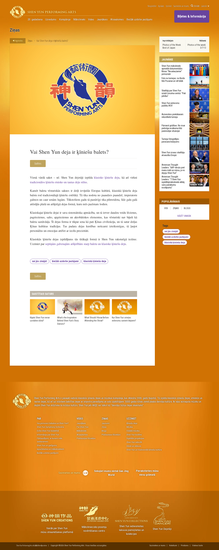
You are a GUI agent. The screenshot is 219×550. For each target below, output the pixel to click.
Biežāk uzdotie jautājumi (139, 19)
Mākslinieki (79, 19)
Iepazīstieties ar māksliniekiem (50, 449)
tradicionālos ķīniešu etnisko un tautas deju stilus (58, 182)
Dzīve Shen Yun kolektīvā (48, 430)
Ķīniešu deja (131, 423)
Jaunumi (106, 423)
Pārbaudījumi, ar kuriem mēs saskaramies (49, 440)
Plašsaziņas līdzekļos (86, 438)
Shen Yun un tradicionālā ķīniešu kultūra (144, 449)
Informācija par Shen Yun (48, 434)
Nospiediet (152, 6)
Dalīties (37, 163)
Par (39, 418)
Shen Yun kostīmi (134, 434)
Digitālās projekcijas (135, 438)
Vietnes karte (197, 545)
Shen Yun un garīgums (47, 445)
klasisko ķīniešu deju (106, 177)
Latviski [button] (204, 6)
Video (91, 19)
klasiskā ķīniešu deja (95, 261)
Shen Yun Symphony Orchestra (50, 427)
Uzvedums (50, 19)
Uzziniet (169, 6)
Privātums (185, 545)
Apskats (161, 6)
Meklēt (196, 6)
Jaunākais (102, 19)
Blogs (187, 208)
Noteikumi (173, 545)
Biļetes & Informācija (191, 16)
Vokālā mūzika (132, 430)
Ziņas (30, 40)
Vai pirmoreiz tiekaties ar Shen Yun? (53, 423)
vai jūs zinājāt (39, 261)
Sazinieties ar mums (181, 6)
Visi (166, 208)
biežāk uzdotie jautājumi (65, 261)
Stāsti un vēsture (133, 446)
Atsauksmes (117, 19)
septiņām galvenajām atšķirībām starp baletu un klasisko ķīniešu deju (85, 244)
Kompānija (64, 19)
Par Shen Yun (82, 427)
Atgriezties (19, 40)
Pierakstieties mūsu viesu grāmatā (147, 472)
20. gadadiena (35, 19)
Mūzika (129, 427)
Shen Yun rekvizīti (134, 442)
